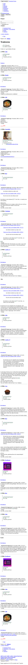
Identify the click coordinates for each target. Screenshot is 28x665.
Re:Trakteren (3, 86)
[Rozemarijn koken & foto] (12, 144)
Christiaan (7, 211)
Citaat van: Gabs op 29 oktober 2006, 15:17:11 (11, 188)
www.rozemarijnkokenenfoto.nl (7, 156)
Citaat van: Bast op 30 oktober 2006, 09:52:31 (10, 225)
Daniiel (7, 659)
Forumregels (6, 10)
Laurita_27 (7, 249)
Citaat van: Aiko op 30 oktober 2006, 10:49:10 (11, 356)
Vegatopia (5, 9)
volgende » (6, 34)
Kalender (5, 6)
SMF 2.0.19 (3, 656)
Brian (16, 659)
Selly (6, 97)
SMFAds (3, 658)
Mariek (6, 75)
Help (4, 4)
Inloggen (5, 7)
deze (14, 634)
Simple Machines (18, 656)
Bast (6, 173)
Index (4, 3)
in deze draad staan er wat (6, 634)
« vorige (2, 34)
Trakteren (2, 63)
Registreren (5, 8)
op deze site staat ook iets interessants (9, 635)
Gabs (6, 51)
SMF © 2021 (10, 656)
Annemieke (7, 129)
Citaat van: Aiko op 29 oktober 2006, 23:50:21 (11, 193)
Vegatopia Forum (12, 1)
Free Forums (9, 658)
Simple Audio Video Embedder (8, 657)
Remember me (5, 24)
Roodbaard (7, 460)
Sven (6, 386)
